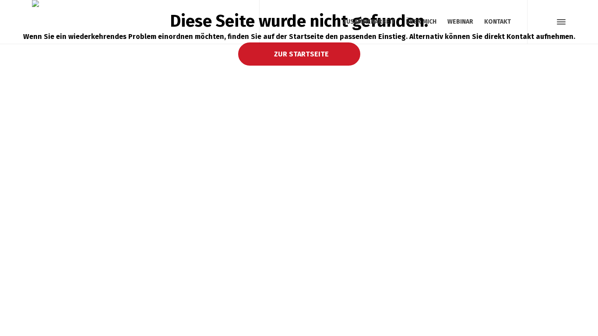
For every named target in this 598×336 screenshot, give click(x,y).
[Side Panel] (559, 22)
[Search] (545, 22)
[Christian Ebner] (140, 22)
